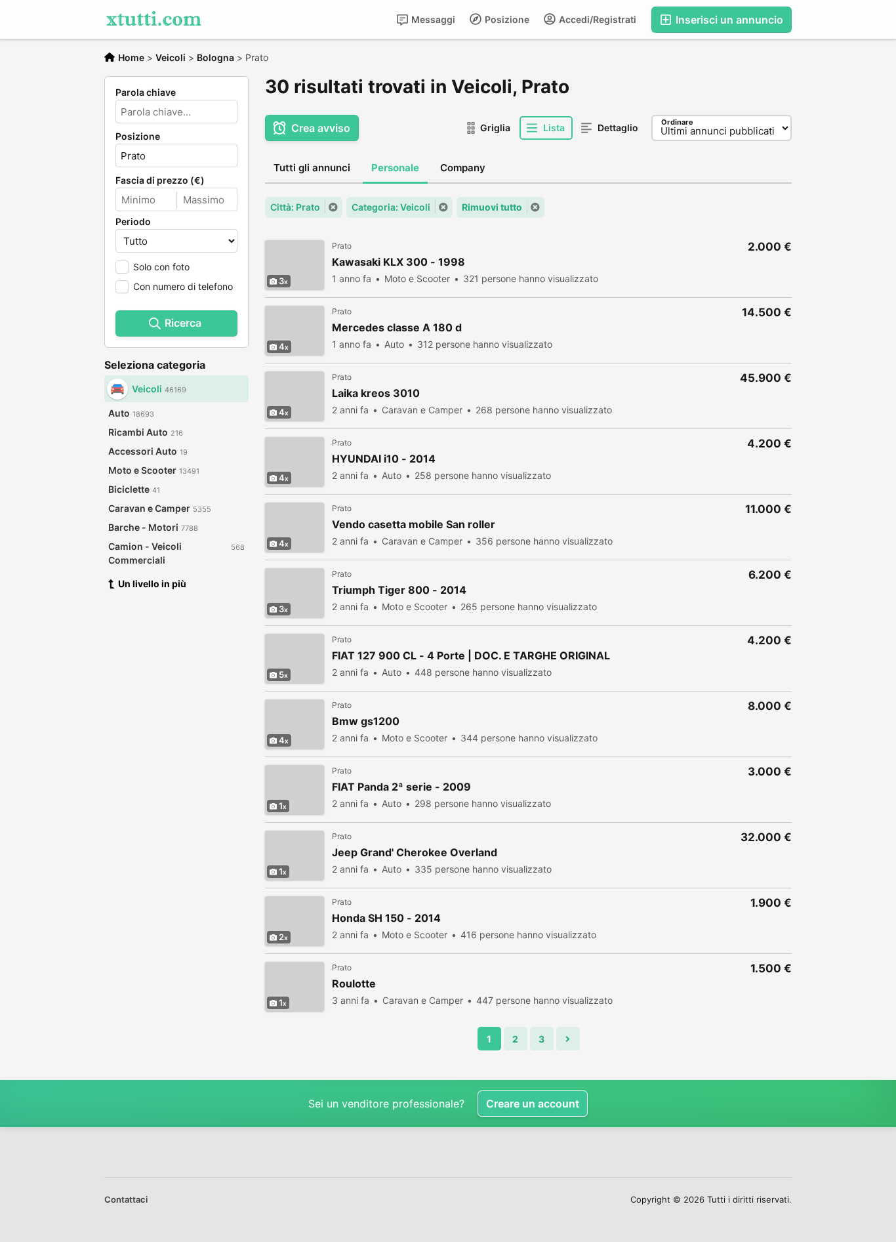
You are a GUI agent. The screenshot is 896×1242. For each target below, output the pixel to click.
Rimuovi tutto (492, 207)
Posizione (506, 19)
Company (462, 167)
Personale (395, 167)
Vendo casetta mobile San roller (413, 524)
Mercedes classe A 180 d (397, 327)
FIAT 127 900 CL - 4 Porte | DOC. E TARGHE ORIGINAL (471, 656)
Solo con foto (161, 266)
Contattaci (126, 1199)
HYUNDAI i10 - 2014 (384, 459)
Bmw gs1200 (365, 721)
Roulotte (354, 984)
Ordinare (677, 122)
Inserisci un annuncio (728, 19)
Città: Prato (295, 207)
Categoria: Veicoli (391, 207)
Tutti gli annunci (312, 167)
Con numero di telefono (183, 286)
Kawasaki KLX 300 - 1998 (398, 262)
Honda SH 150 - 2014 (386, 918)
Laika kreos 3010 (376, 393)
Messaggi (432, 19)
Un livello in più (152, 583)
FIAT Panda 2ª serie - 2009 (401, 787)
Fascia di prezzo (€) (160, 180)
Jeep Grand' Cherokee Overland (414, 852)
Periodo (133, 222)
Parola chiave (145, 92)
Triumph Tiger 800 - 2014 (399, 590)
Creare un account (532, 1103)
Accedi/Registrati (596, 19)
